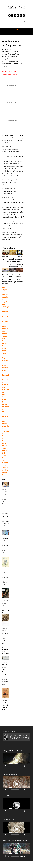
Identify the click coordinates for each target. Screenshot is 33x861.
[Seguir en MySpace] (9, 15)
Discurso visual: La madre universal (19, 278)
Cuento (5, 341)
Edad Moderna (4, 353)
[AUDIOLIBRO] (5, 620)
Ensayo (4, 365)
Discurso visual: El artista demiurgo (12, 278)
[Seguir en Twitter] (15, 15)
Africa (4, 287)
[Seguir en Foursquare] (24, 15)
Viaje (6, 470)
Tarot (4, 465)
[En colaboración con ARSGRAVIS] (5, 658)
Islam (4, 399)
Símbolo (5, 463)
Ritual (4, 450)
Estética (5, 368)
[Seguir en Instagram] (18, 15)
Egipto (4, 358)
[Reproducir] (6, 766)
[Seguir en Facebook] (12, 15)
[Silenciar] (25, 766)
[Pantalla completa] (27, 766)
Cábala (4, 343)
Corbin (4, 334)
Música (4, 424)
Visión (4, 472)
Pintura (5, 441)
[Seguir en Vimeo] (21, 15)
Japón (4, 402)
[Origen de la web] (16, 737)
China (4, 326)
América (5, 294)
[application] (16, 760)
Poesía (4, 443)
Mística (4, 421)
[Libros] (5, 484)
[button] (16, 760)
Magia (4, 404)
